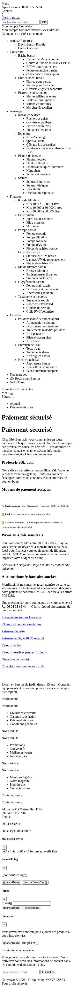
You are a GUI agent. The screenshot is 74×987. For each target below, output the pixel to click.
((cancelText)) (11, 882)
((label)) (7, 903)
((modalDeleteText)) (35, 882)
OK (44, 22)
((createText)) (31, 907)
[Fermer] (11, 394)
